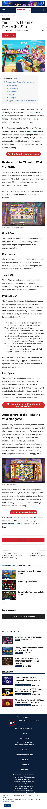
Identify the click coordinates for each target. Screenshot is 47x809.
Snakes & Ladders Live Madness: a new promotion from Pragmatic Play (12, 555)
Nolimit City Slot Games (27, 581)
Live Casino (18, 666)
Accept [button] (7, 805)
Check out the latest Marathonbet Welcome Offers (23, 405)
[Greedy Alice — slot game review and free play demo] (7, 651)
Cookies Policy (8, 801)
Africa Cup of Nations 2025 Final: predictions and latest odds (29, 701)
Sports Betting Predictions (22, 685)
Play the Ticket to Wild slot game (23, 154)
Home (4, 15)
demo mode (32, 131)
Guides (17, 639)
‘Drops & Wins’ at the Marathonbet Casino (37, 554)
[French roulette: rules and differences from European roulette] (7, 661)
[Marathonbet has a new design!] (7, 640)
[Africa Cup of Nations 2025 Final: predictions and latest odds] (7, 703)
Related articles (8, 565)
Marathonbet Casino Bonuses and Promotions (24, 744)
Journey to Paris (14, 524)
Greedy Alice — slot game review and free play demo (29, 649)
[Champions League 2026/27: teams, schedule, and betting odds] (7, 680)
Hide (15, 78)
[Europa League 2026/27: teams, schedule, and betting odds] (7, 692)
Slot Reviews (12, 15)
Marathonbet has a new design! (28, 637)
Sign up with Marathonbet (23, 512)
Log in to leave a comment (23, 616)
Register (24, 770)
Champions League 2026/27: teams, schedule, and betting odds (27, 680)
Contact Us (24, 765)
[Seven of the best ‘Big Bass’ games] (9, 574)
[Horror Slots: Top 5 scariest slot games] (9, 595)
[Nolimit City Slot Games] (9, 585)
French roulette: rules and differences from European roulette (27, 660)
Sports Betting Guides (24, 755)
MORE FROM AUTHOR (24, 565)
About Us (24, 760)
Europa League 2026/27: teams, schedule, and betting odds (29, 690)
